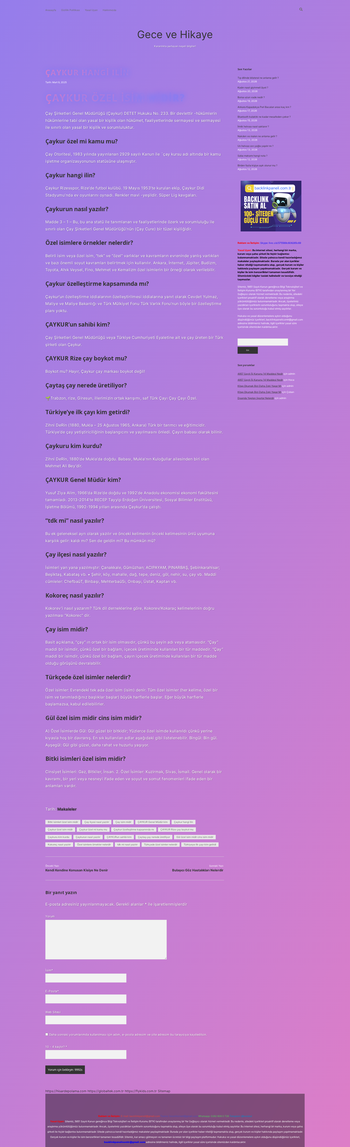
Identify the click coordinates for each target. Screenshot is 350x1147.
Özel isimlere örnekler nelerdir (94, 844)
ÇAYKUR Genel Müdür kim (153, 821)
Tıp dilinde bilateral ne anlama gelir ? (258, 77)
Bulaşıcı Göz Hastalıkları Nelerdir (197, 870)
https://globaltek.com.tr (106, 1091)
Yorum (50, 916)
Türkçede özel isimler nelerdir (160, 844)
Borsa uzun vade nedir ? (251, 97)
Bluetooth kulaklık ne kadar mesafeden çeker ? (264, 116)
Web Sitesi (53, 1012)
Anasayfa (50, 10)
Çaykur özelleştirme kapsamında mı (134, 829)
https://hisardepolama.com (65, 1091)
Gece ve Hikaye (175, 34)
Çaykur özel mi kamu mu (93, 829)
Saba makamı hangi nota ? (252, 155)
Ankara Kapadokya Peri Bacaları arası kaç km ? (264, 107)
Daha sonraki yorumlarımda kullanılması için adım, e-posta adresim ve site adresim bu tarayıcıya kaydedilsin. (128, 1034)
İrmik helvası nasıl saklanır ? (253, 126)
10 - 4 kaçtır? (56, 1046)
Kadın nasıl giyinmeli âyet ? (253, 87)
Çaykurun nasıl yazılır (88, 836)
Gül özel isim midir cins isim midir (194, 836)
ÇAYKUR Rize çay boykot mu (176, 829)
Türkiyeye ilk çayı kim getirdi (200, 844)
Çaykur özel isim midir (60, 829)
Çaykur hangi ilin (183, 821)
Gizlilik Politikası (70, 10)
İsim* (49, 970)
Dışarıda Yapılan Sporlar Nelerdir (256, 398)
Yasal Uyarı (91, 10)
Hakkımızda (109, 10)
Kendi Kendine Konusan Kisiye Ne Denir (76, 870)
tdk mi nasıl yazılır (127, 844)
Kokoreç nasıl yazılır (59, 844)
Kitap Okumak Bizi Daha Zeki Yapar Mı (259, 385)
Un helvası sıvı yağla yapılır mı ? (255, 145)
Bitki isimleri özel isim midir (63, 821)
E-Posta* (52, 991)
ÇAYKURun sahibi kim (119, 836)
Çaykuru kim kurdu (58, 836)
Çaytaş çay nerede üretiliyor (154, 836)
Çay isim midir (123, 821)
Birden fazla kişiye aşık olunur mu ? (257, 165)
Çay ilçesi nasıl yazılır (96, 821)
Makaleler (67, 809)
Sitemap (164, 1091)
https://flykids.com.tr (141, 1091)
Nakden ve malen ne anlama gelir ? (257, 136)
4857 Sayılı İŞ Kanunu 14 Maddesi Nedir (260, 373)
